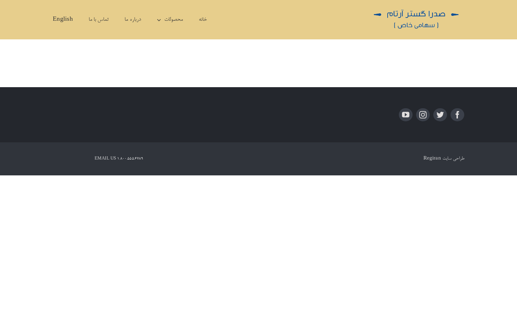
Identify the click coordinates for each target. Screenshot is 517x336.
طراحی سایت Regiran (443, 158)
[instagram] (423, 114)
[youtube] (406, 114)
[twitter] (440, 114)
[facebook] (457, 114)
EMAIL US (105, 158)
